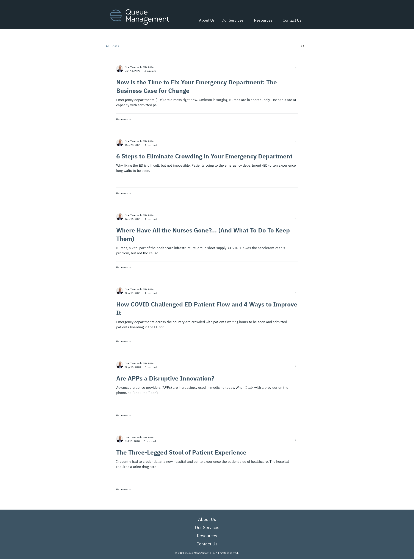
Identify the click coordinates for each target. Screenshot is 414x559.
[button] (261, 20)
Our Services (207, 527)
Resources (207, 535)
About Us (207, 519)
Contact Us (207, 544)
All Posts (112, 46)
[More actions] (297, 68)
